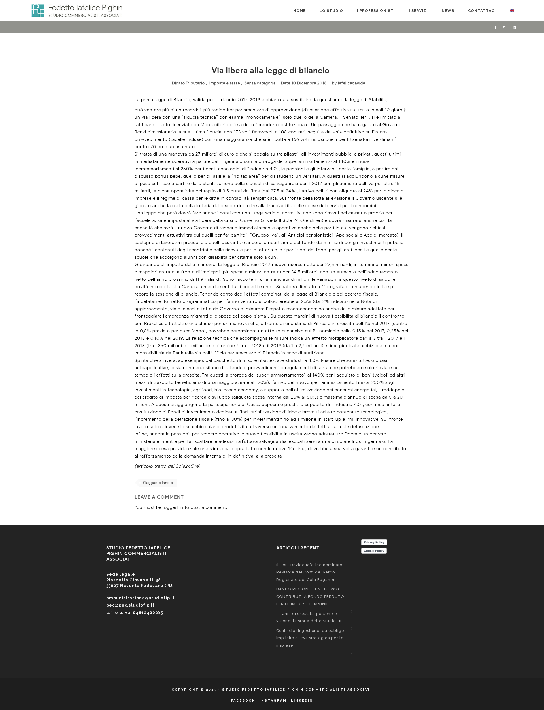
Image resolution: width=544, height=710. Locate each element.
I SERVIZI (418, 10)
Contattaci (482, 10)
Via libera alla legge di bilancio (271, 70)
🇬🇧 (512, 10)
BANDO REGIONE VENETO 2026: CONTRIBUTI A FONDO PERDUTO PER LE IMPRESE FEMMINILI (310, 596)
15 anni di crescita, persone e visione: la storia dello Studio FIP (309, 617)
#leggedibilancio (158, 483)
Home (299, 10)
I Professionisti (376, 10)
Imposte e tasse (224, 83)
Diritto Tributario (188, 83)
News (448, 10)
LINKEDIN (302, 700)
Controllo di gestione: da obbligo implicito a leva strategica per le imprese (310, 637)
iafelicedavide (351, 83)
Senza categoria (260, 83)
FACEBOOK (243, 700)
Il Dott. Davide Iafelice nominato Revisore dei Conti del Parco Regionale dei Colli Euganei (309, 572)
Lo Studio (331, 10)
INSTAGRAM (273, 700)
